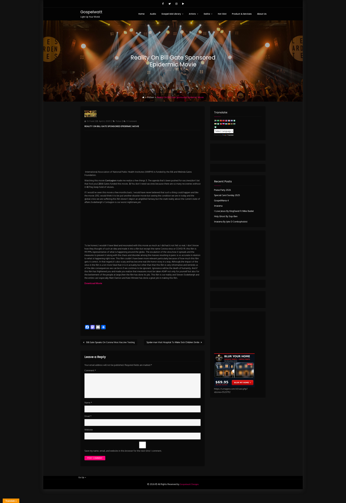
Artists (192, 13)
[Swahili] (231, 124)
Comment (90, 370)
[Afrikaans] (215, 121)
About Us (262, 13)
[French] (229, 121)
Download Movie (93, 283)
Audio (153, 13)
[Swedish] (234, 124)
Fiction (150, 97)
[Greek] (231, 121)
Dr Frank (90, 121)
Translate (230, 135)
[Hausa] (234, 121)
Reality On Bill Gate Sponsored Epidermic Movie (111, 126)
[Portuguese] (220, 124)
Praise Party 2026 (222, 190)
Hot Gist (222, 13)
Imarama (218, 205)
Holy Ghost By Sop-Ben (225, 216)
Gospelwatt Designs (189, 484)
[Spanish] (229, 124)
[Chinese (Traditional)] (223, 121)
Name (88, 402)
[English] (226, 121)
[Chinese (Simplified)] (220, 121)
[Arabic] (218, 121)
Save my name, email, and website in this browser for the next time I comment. (123, 450)
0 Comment (132, 121)
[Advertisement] (142, 149)
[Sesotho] (226, 124)
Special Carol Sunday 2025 (227, 195)
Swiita (207, 13)
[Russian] (223, 124)
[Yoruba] (215, 127)
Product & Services (242, 13)
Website (88, 429)
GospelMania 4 (221, 200)
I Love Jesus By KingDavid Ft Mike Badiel (234, 211)
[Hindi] (215, 124)
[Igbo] (218, 124)
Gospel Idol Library (171, 13)
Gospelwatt (91, 12)
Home (141, 13)
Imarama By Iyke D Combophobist (230, 221)
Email (88, 416)
